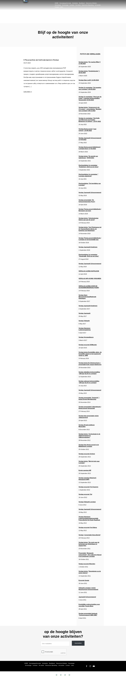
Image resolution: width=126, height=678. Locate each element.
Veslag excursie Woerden (87, 564)
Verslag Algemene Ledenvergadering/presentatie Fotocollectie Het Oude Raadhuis (89, 518)
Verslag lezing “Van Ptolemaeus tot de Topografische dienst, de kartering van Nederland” (90, 229)
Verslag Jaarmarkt (84, 313)
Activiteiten (75, 3)
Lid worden (98, 5)
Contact (57, 7)
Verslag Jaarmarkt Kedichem (88, 247)
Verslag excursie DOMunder (88, 344)
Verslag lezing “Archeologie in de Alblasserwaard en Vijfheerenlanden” (89, 435)
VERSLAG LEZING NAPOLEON (89, 271)
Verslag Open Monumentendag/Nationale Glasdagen (87, 296)
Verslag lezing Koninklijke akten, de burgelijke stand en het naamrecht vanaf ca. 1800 (90, 353)
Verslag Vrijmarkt (84, 320)
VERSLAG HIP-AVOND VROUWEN (90, 278)
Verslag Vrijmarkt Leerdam (87, 502)
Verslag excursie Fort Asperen (88, 487)
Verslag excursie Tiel (85, 494)
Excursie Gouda (84, 580)
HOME (56, 3)
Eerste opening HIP (85, 470)
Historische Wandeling (88, 5)
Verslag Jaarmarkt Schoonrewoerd (90, 192)
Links (61, 7)
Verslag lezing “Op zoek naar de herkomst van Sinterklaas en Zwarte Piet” (89, 544)
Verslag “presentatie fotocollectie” (90, 535)
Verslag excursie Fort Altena (88, 527)
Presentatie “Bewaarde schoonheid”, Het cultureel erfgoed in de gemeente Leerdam (90, 554)
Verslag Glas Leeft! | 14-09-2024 (89, 80)
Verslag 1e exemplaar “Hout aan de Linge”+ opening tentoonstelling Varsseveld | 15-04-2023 (90, 98)
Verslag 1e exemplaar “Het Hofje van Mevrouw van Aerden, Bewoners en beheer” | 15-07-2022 (90, 119)
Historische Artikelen (91, 3)
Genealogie (58, 5)
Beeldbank (82, 3)
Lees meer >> (28, 91)
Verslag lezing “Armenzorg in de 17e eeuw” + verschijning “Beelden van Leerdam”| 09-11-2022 (90, 109)
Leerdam (72, 5)
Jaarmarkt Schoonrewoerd (87, 597)
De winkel (78, 5)
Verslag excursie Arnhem (87, 454)
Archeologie (65, 5)
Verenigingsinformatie (65, 3)
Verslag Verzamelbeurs (86, 337)
